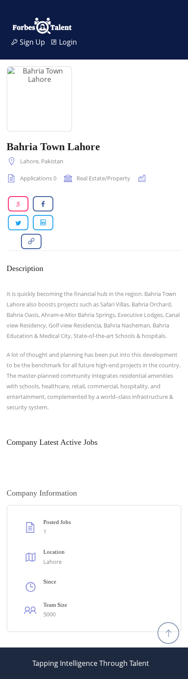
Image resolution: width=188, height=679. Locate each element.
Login (67, 42)
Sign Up (34, 42)
